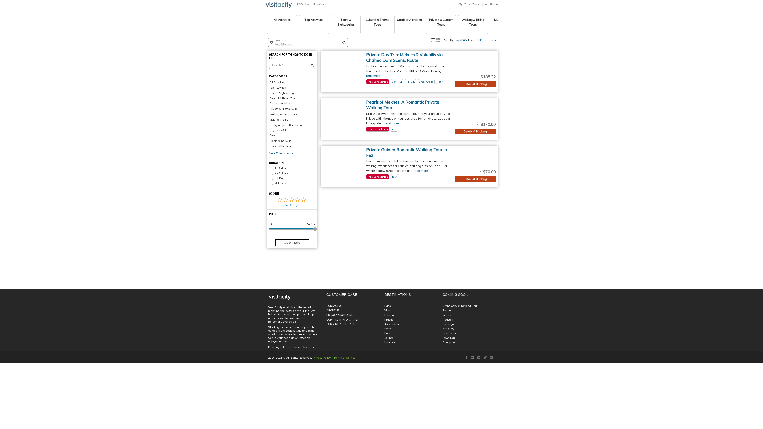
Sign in (493, 4)
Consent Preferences (341, 324)
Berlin (388, 328)
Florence (389, 342)
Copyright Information (342, 319)
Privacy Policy (322, 357)
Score (473, 40)
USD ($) (302, 4)
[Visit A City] (279, 297)
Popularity (461, 40)
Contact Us (334, 305)
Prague (388, 319)
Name (493, 40)
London (389, 315)
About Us (333, 310)
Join (484, 4)
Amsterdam (391, 324)
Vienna (388, 310)
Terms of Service (344, 357)
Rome (388, 333)
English (318, 4)
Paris (387, 305)
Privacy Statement (339, 315)
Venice (388, 337)
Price (483, 40)
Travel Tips (471, 4)
